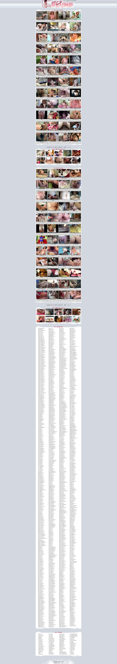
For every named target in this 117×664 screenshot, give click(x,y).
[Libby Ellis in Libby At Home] (52, 118)
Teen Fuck (71, 538)
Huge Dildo (60, 393)
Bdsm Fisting (40, 508)
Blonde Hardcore (40, 607)
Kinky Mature (61, 445)
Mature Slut (61, 558)
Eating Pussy (51, 492)
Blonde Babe (40, 596)
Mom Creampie (61, 607)
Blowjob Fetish (40, 623)
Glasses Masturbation (52, 602)
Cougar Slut (50, 440)
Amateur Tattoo (40, 390)
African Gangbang (41, 330)
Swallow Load (72, 518)
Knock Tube (51, 637)
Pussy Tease (72, 415)
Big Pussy (39, 549)
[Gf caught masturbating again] (75, 221)
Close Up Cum (51, 428)
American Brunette (41, 405)
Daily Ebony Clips (52, 648)
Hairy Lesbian (61, 337)
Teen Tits (71, 557)
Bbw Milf (39, 491)
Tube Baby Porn (51, 644)
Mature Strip (61, 562)
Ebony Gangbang (51, 505)
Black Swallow (40, 586)
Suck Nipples (72, 508)
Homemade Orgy (61, 366)
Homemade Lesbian (62, 364)
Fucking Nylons (72, 637)
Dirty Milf (50, 482)
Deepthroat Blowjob (51, 471)
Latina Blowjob (61, 450)
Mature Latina (61, 542)
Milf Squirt (60, 596)
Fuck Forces (41, 642)
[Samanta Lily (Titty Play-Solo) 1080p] (75, 254)
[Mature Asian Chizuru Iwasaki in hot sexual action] (41, 254)
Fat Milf (50, 541)
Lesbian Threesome (62, 498)
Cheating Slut (51, 403)
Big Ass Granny (40, 524)
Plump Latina (72, 367)
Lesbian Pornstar (61, 489)
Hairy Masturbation (62, 338)
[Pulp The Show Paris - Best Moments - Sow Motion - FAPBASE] (52, 85)
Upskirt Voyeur (72, 578)
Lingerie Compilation (62, 504)
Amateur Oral (40, 373)
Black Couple (40, 564)
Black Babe (40, 559)
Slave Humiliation (72, 481)
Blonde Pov (40, 615)
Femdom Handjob (51, 548)
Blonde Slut (39, 617)
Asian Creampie (40, 444)
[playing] (52, 265)
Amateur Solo (40, 383)
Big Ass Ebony (40, 522)
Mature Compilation (62, 525)
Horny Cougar (61, 374)
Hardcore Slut (61, 354)
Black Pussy (40, 579)
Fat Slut (50, 544)
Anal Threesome (40, 424)
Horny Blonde (61, 371)
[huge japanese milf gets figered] (41, 19)
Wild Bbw (71, 607)
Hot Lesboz (72, 642)
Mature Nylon (61, 547)
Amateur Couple (40, 349)
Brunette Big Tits (51, 352)
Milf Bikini (60, 574)
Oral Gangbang (72, 344)
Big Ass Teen (40, 529)
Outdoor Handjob (72, 353)
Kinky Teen (60, 446)
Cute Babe (50, 464)
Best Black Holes (52, 646)
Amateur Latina (40, 367)
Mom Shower (61, 613)
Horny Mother (61, 382)
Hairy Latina (61, 336)
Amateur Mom (40, 371)
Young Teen (71, 624)
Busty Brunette (51, 383)
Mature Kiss (61, 540)
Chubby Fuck (51, 412)
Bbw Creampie (40, 480)
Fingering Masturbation (52, 555)
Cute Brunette (51, 465)
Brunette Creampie (51, 356)
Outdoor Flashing (72, 350)
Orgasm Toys (72, 347)
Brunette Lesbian (51, 363)
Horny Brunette (61, 372)
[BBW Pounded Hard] (52, 140)
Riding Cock (71, 442)
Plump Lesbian (72, 368)
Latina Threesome (62, 468)
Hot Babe (60, 386)
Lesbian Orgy (61, 487)
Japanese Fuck (61, 430)
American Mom (40, 409)
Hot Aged (71, 641)
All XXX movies (49, 156)
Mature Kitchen (61, 541)
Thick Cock (71, 560)
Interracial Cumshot (62, 406)
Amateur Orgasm (40, 374)
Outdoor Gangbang (72, 352)
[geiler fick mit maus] (52, 298)
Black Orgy (39, 575)
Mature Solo (61, 559)
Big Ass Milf (40, 526)
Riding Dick (71, 444)
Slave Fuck (71, 480)
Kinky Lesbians (61, 444)
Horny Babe (61, 369)
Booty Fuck (50, 330)
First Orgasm (51, 562)
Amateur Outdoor (40, 376)
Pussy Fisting (72, 406)
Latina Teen (61, 467)
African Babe (40, 329)
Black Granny (40, 567)
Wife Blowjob (71, 602)
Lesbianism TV (72, 644)
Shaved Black (72, 465)
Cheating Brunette (51, 394)
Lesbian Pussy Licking (62, 490)
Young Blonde (72, 617)
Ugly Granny (71, 575)
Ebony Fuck (50, 504)
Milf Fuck (60, 582)
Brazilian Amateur (51, 332)
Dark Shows (51, 649)
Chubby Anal (50, 406)
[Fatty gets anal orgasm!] (75, 298)
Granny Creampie (51, 607)
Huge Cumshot (61, 392)
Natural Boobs (72, 330)
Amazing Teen (40, 402)
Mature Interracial (61, 539)
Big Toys (39, 556)
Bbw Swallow (40, 504)
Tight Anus (71, 564)
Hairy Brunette (61, 332)
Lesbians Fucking (61, 501)
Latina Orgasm (61, 461)
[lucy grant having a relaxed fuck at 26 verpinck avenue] (41, 177)
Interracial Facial (61, 408)
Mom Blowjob (61, 605)
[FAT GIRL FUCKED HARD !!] (52, 210)
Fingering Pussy (51, 557)
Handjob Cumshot (62, 344)
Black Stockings (40, 585)
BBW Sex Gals (62, 644)
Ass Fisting (39, 467)
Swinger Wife (72, 520)
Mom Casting (61, 606)
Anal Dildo (39, 414)
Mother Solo (71, 329)
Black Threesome (40, 588)
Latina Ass (60, 449)
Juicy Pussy (61, 440)
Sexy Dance (71, 462)
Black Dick (39, 565)
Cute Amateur (51, 463)
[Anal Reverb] (75, 96)
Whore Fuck (71, 598)
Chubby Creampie (51, 411)
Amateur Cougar (40, 348)
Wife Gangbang (72, 603)
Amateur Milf (40, 370)
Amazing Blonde (40, 396)
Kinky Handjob (61, 443)
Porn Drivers (41, 643)
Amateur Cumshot (41, 352)
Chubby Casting (51, 410)
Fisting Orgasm (51, 564)
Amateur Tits (40, 393)
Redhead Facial (72, 427)
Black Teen (39, 587)
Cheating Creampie (51, 395)
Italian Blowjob (61, 422)
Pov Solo (71, 393)
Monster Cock (61, 618)
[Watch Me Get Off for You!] (41, 221)
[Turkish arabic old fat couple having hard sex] (75, 232)
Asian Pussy (40, 459)
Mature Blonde (61, 520)
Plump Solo (71, 374)
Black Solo (39, 582)
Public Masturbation (73, 403)
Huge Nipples (61, 396)
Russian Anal (72, 449)
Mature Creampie (61, 526)
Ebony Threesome (51, 519)
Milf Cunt (60, 578)
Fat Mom (50, 542)
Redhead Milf (72, 431)
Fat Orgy (50, 543)
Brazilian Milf (50, 335)
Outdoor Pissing (72, 356)
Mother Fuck (61, 624)
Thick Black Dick (72, 559)
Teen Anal (71, 523)
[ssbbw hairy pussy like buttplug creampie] (64, 129)
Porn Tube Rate (51, 638)
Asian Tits (39, 464)
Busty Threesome (51, 392)
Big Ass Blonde (40, 519)
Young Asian (71, 614)
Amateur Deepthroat (41, 354)
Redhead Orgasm (72, 432)
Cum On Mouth (51, 453)
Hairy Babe (60, 330)
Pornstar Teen (72, 384)
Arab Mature (40, 433)
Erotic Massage (51, 520)
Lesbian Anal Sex (61, 470)
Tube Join (40, 156)
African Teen (40, 334)
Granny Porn (72, 639)
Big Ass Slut (40, 528)
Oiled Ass (71, 338)
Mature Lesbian (61, 543)
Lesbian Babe (61, 472)
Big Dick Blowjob (40, 541)
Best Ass (39, 511)
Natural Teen (71, 333)
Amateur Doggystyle (41, 356)
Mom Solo (60, 614)
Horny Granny (61, 376)
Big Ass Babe (40, 518)
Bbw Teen (39, 505)
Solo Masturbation (72, 489)
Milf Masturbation (61, 587)
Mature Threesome (62, 567)
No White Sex (62, 642)
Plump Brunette (72, 366)
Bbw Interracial (40, 485)
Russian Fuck (72, 453)
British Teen (50, 348)
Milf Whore (60, 603)
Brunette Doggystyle (52, 357)
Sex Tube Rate (51, 641)
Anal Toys (39, 425)
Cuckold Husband (51, 447)
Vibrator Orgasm (72, 579)
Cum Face (50, 450)
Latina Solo (60, 465)
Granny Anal (50, 605)
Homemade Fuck (61, 363)
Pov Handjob (71, 388)
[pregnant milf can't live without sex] (64, 287)
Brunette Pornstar (51, 367)
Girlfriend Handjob (51, 599)
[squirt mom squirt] (75, 140)
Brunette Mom (51, 365)
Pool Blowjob (71, 376)
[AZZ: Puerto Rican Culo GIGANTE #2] (41, 243)
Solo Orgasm (72, 491)
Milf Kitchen (61, 586)
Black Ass (39, 558)
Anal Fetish (39, 415)
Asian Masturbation (41, 451)
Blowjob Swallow (40, 624)
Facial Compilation (51, 525)
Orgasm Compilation (73, 346)
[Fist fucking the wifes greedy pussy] (41, 298)
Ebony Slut (50, 517)
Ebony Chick (50, 500)
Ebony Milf (50, 511)
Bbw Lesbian (40, 487)
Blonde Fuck (40, 604)
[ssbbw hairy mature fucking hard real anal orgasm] (75, 199)
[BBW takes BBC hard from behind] (41, 107)
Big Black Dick (40, 530)
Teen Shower (72, 549)
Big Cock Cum (40, 536)
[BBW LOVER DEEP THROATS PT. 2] (64, 118)
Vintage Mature (72, 584)
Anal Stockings (40, 423)
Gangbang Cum (51, 576)
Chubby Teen (51, 422)
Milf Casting (61, 576)
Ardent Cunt (58, 156)
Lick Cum (60, 502)
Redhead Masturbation (73, 430)
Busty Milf (50, 388)
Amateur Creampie (41, 350)
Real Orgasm (72, 423)
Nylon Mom (71, 336)
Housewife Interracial (62, 388)
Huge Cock (61, 391)
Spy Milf (71, 502)
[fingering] (41, 276)
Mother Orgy (71, 328)
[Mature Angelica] (64, 30)
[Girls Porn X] (75, 177)
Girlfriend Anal (51, 597)
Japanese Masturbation (62, 431)
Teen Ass (71, 524)
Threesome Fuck (72, 562)
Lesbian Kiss (61, 480)
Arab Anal (39, 428)
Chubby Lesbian (51, 414)
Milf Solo (60, 594)
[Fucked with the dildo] (75, 243)
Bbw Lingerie (40, 488)
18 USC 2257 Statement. (57, 662)
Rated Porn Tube (51, 640)
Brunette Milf (50, 364)
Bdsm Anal (39, 507)
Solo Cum (71, 486)
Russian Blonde (72, 451)
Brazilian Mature (51, 334)
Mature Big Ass (61, 517)
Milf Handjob (61, 584)
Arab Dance (40, 431)
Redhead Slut (72, 434)
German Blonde (51, 579)
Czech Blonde (51, 468)
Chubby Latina (51, 413)
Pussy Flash (71, 407)
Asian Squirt (40, 462)
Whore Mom (71, 600)
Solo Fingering (72, 488)
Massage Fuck (61, 509)
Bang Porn (67, 156)
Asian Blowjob (40, 442)
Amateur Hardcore (41, 365)
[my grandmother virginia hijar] (75, 276)
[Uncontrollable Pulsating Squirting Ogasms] (52, 254)
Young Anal (71, 613)
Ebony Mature (51, 510)
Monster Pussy (61, 620)
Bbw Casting (40, 479)
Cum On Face (51, 452)
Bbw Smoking (40, 500)
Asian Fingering (40, 446)
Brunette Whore (51, 375)
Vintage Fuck (72, 583)
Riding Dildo (71, 445)
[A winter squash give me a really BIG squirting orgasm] (52, 107)
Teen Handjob (72, 541)
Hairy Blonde (61, 331)
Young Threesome (72, 625)
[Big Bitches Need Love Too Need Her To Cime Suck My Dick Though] (64, 221)
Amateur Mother (40, 372)
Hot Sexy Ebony (62, 638)
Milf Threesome (61, 601)
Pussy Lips (71, 410)
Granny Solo (50, 618)
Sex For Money (72, 460)
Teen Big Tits (71, 526)
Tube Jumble (50, 315)
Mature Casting (61, 523)
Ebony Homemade (51, 506)
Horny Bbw (60, 370)
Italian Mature (61, 423)
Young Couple (72, 619)
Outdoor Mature (72, 355)
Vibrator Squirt (72, 580)
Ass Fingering (40, 466)
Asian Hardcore (40, 450)
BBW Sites (61, 646)
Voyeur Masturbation (73, 587)
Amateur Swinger (40, 389)
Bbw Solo (39, 501)
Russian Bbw (72, 450)
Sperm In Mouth (72, 498)
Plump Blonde (72, 364)
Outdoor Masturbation (73, 354)
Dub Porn (76, 156)
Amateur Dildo (40, 355)
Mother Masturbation (62, 625)
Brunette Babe (51, 351)
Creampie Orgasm (51, 444)
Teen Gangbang (72, 539)
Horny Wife (60, 385)
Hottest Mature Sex (73, 643)
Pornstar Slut (72, 383)
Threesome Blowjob (73, 561)
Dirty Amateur (51, 478)
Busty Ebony (50, 384)
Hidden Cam (61, 356)
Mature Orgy (61, 549)
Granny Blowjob (51, 606)
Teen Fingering (72, 537)
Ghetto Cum (50, 594)
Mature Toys (61, 568)
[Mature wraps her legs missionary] (64, 52)
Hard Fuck (60, 346)
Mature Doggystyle (62, 529)
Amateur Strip (40, 386)
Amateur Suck (40, 387)
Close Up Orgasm (51, 432)
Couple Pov (50, 443)
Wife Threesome (72, 605)
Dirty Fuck (50, 481)
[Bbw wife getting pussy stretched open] (52, 221)
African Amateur (40, 328)
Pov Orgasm (71, 391)
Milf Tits (60, 602)
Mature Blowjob (61, 521)
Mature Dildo (61, 528)
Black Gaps (51, 647)
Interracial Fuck (61, 409)
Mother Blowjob (61, 623)
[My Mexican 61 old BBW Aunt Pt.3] (64, 19)
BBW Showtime (62, 645)
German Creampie (51, 583)
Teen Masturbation (72, 542)
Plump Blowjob (72, 365)
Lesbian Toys (61, 500)
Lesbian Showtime (73, 645)
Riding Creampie (72, 443)
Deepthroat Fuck (51, 472)
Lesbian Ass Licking (62, 471)
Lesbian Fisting (61, 478)
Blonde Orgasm (40, 613)
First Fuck (50, 561)
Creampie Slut (51, 445)
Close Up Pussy (51, 433)
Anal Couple (40, 412)
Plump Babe (71, 363)
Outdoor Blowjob (72, 349)
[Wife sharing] (64, 210)
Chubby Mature (51, 415)
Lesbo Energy (72, 647)
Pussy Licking (72, 409)
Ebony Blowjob (51, 498)
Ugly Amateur (72, 574)
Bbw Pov (39, 498)
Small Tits (71, 485)
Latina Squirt (61, 466)
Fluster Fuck (41, 639)
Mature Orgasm (61, 548)
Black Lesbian (40, 568)
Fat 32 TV (61, 649)
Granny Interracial (51, 613)
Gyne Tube (51, 636)
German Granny (51, 586)
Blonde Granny (40, 606)
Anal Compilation (40, 411)
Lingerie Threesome (62, 507)
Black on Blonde (40, 594)
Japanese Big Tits (61, 427)
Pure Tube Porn (51, 639)
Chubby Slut (50, 421)
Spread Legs (71, 501)
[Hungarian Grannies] (75, 41)
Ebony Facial (51, 503)
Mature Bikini (61, 519)
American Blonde (40, 404)
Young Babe (71, 615)
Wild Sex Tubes (40, 322)
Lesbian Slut (61, 491)
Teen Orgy (71, 544)
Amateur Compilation (41, 347)
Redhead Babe (72, 425)
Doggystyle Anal (51, 485)
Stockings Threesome (73, 507)
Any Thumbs (76, 322)
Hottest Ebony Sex (62, 639)
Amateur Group (40, 363)
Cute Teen (50, 467)
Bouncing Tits (51, 331)
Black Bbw (39, 560)
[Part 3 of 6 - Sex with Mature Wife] (64, 243)
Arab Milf (39, 434)
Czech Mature (51, 470)
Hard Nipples (61, 347)
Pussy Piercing (72, 411)
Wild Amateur (72, 606)
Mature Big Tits (61, 518)
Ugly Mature (71, 576)
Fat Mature (50, 540)
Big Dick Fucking (40, 544)
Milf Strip (60, 598)
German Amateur (51, 577)
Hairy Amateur (51, 626)
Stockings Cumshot (73, 505)
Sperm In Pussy (72, 499)
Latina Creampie (61, 451)
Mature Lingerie (61, 544)
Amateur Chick (40, 346)
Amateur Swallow (40, 388)
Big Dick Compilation (41, 542)
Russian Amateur (72, 448)
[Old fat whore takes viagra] (52, 177)
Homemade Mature (62, 365)
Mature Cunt (61, 527)
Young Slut (71, 622)
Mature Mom (61, 546)
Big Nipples (39, 547)
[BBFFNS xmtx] (41, 96)
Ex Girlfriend (50, 522)
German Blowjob (51, 580)
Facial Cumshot (51, 526)
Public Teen (71, 404)
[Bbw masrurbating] (75, 188)
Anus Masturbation (41, 427)
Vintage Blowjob (72, 582)
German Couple (51, 582)
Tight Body (71, 566)
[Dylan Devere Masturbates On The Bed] (52, 74)
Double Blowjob (51, 489)
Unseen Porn (67, 315)
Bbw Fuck (39, 484)
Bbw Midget (40, 490)
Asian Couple (40, 443)
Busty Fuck (50, 385)
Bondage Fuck (40, 625)
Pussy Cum (71, 405)
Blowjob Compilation (41, 622)
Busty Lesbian (51, 387)
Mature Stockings (61, 561)
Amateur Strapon (40, 385)
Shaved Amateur (72, 463)
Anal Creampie (40, 413)
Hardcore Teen (61, 355)
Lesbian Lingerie (61, 481)
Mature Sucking (61, 563)
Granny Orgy (51, 617)
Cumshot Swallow (51, 461)
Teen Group (71, 540)
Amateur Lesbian (40, 368)
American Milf (40, 408)
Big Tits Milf (40, 555)
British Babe (50, 338)
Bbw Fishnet (40, 483)
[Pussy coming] (75, 129)
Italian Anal (60, 421)
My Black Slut (62, 641)
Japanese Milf (61, 433)
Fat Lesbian (50, 539)
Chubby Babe (51, 407)
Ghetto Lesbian (51, 595)
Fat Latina (50, 538)
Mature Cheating (61, 524)
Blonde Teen (40, 620)
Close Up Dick (51, 429)
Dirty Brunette (51, 480)
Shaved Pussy (72, 471)
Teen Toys (71, 558)
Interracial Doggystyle (62, 407)
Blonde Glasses (40, 605)
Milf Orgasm (61, 588)
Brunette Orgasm (51, 366)
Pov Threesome (72, 394)
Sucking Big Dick (72, 510)
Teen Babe (71, 525)
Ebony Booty (50, 499)
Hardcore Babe (61, 348)
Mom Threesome (61, 616)
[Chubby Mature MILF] (75, 85)
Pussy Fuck (71, 408)
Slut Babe (71, 482)
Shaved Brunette (72, 467)
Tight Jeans (71, 567)
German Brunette (51, 581)
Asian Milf (39, 453)
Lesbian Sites (72, 646)
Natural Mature (72, 331)
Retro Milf (71, 441)
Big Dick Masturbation (41, 545)
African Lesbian (40, 332)
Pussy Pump (72, 412)
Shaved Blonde (72, 466)
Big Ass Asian (40, 517)
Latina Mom (61, 460)
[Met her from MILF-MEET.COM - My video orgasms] (52, 199)
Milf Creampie (61, 577)
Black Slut (39, 581)
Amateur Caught (40, 344)
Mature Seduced (61, 556)
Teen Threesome (72, 556)
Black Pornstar (40, 577)
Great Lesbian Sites (73, 640)
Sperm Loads (72, 500)
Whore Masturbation (73, 599)
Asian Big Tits (40, 441)
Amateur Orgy (40, 375)
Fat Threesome (51, 546)
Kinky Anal (60, 441)
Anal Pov (39, 422)
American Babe (40, 403)
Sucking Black (72, 511)
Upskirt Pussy (72, 577)
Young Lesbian (72, 621)
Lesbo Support (72, 649)
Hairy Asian (61, 329)
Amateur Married (40, 369)
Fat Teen (50, 545)
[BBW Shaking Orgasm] (75, 63)
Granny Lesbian (51, 614)
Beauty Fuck (40, 510)
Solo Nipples (71, 490)
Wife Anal (71, 601)
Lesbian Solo (61, 492)
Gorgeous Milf (51, 604)
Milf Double (60, 580)
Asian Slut (39, 461)
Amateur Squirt (40, 384)
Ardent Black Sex (52, 645)
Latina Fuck (61, 453)
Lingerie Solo (61, 505)
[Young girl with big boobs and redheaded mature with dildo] (52, 287)
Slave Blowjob (72, 479)
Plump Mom (71, 372)
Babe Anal (39, 471)
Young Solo (71, 623)
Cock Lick (50, 434)
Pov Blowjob (71, 386)
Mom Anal (60, 604)
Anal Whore (40, 426)
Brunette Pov (51, 368)
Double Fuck (50, 491)
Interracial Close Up (62, 404)
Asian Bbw (39, 440)
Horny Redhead (61, 383)
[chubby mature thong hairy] (64, 107)
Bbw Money (40, 492)
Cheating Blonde (51, 393)
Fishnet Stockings (51, 563)
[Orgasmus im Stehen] (52, 41)
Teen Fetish (71, 536)
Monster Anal (61, 617)
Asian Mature (40, 452)
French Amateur (51, 566)
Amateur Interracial (41, 366)
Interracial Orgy (61, 415)
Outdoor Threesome (73, 357)
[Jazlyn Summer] (41, 199)
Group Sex (50, 625)
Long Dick (60, 508)
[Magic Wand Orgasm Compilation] (64, 188)
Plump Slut (71, 373)
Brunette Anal (51, 350)
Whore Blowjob (72, 597)
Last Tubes (40, 640)
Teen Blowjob (72, 527)
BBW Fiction (62, 643)
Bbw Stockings (40, 503)
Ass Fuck (39, 468)
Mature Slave (61, 557)
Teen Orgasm (72, 543)
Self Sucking (71, 459)
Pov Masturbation (72, 389)
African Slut (40, 333)
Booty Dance (51, 329)
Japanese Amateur (62, 425)
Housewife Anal (61, 387)
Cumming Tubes (62, 647)
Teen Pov (71, 546)
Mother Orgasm (61, 626)
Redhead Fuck (72, 428)
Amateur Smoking (41, 382)
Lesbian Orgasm (61, 486)
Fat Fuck (50, 537)
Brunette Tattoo (51, 372)
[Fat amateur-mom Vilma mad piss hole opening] (75, 107)
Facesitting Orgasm (52, 524)
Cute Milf (50, 466)
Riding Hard (71, 446)
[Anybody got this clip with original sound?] (52, 129)
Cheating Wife (51, 404)
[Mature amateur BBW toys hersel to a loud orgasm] (64, 85)
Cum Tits (50, 459)
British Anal (50, 337)
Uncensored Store (58, 315)
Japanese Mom (61, 434)
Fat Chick (50, 536)
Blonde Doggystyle (41, 602)
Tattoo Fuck (71, 521)
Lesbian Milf (61, 483)
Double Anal (50, 488)
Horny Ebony (61, 375)
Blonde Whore (40, 621)
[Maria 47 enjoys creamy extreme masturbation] (41, 140)
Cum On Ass (51, 451)
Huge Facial (61, 395)
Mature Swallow (61, 564)
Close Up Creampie (52, 427)
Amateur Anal (40, 335)
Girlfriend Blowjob (51, 598)
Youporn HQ (50, 322)
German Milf (50, 588)
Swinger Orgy (72, 519)
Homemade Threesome (62, 368)
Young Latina (71, 620)
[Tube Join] (75, 19)
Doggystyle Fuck (51, 486)
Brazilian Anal (51, 333)
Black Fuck (39, 566)
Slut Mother (71, 484)
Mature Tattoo (61, 566)
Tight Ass (71, 565)
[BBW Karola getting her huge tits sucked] (52, 63)
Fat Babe (50, 530)
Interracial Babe (61, 402)
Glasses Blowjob (51, 600)
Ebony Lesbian (51, 508)
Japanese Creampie (62, 429)
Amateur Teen (40, 391)
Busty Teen (50, 391)
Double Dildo (50, 490)
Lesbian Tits (61, 499)
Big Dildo (39, 546)
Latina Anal (60, 448)
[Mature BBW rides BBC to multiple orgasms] (64, 41)
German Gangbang (51, 585)
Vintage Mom (72, 586)
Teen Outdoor (72, 545)
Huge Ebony (61, 394)
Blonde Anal (40, 595)
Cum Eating (50, 449)
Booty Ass (50, 328)
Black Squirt (40, 584)
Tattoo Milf (71, 522)
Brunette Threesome (52, 374)
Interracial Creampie (62, 405)
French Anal (50, 567)
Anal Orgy (39, 421)
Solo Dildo (71, 487)
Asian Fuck (39, 447)
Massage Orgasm (62, 510)
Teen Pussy (71, 547)
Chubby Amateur (51, 405)
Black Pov (39, 578)
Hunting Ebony (62, 640)
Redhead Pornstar (72, 433)
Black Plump (40, 576)
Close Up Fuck (51, 430)
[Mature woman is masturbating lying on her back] (52, 30)
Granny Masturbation (52, 615)
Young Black (71, 616)
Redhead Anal (72, 424)
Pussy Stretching (72, 413)
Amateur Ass (40, 336)
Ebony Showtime (62, 636)
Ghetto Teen (50, 596)
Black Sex (39, 580)
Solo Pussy (71, 492)
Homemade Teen (61, 367)
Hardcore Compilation (62, 349)
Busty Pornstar (51, 390)
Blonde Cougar (40, 600)
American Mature (40, 407)
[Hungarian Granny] (64, 63)
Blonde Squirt (40, 619)
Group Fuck (50, 623)
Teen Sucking (72, 555)
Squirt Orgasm (72, 503)
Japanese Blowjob (62, 428)
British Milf (50, 345)
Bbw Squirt (39, 502)
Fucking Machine (51, 575)
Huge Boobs (61, 390)
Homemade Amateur (62, 357)
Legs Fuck (60, 469)
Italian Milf (60, 424)
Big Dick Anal (40, 540)
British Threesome (51, 349)
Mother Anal (61, 622)
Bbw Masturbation (41, 489)
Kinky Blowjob (61, 442)
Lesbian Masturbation (62, 482)
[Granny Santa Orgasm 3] (41, 188)
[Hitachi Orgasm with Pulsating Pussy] (41, 41)
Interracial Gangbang (62, 410)
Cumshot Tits (51, 462)
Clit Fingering (51, 424)
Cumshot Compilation (52, 460)
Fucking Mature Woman (74, 636)
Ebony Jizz (50, 507)
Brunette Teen (51, 373)
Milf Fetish (60, 581)
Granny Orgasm (51, 616)
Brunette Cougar (51, 355)
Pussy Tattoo (72, 414)
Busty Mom (50, 389)
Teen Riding (71, 548)
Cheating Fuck (51, 396)
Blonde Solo (40, 618)
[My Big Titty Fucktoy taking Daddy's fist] (41, 85)
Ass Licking (40, 469)
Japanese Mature (61, 432)
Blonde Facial (40, 603)
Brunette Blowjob (51, 353)
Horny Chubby (61, 373)
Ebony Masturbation (52, 509)
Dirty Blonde (50, 479)
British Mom (50, 346)
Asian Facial (40, 445)
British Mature (51, 344)
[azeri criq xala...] (41, 52)
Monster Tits (61, 621)
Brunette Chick (51, 354)
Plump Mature (72, 370)
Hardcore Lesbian (61, 350)
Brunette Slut (50, 370)
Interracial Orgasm (62, 414)
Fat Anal (50, 528)
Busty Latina (50, 386)
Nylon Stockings (72, 337)
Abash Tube (58, 322)
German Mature (51, 587)
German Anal (51, 578)
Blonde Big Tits (40, 597)
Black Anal (39, 557)
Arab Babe (39, 429)
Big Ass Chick (40, 521)
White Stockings (72, 596)
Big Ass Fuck (40, 523)
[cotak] (41, 118)
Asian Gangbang (40, 448)
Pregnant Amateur (72, 395)
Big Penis (39, 548)
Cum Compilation (51, 448)
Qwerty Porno (41, 315)
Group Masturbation (52, 624)
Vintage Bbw (71, 581)
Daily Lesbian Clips (63, 648)
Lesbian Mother (61, 485)
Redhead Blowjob (72, 426)
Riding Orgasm (72, 447)
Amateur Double (40, 357)
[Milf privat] (64, 265)
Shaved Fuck (72, 468)
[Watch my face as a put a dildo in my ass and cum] (41, 232)
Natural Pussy (72, 332)
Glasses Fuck (51, 601)
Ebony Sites (61, 637)
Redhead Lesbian (72, 429)
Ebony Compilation (51, 501)
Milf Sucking (61, 599)
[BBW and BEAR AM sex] (75, 52)
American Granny (40, 406)
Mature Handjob (61, 537)
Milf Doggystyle (61, 579)
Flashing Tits (50, 565)
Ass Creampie (40, 465)
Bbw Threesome (40, 506)
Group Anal (50, 621)
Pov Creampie (72, 387)
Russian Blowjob (72, 452)
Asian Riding (40, 460)
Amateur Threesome (41, 392)
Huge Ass (60, 389)
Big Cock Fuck (40, 537)
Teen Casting (72, 528)
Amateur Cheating (41, 345)
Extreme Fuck (51, 523)
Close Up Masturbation (52, 431)
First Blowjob (50, 559)
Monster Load (61, 619)
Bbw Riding (39, 499)
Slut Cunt (71, 483)
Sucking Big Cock (72, 509)
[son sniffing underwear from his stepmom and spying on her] (41, 287)
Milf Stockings (61, 597)
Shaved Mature (72, 469)
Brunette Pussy (51, 369)
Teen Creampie (72, 530)
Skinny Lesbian (72, 478)
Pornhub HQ (41, 641)
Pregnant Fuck (72, 396)
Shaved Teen (72, 472)
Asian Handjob (40, 449)
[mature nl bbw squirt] (52, 52)
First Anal (50, 558)
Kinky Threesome (61, 447)
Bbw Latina (39, 486)
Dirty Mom (50, 483)
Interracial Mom (61, 413)
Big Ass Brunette (40, 520)
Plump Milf (71, 371)
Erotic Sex (50, 521)
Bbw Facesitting (40, 482)
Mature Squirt (61, 560)
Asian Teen (39, 463)
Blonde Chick (40, 599)
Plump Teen (71, 375)
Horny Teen (61, 384)
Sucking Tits (71, 517)
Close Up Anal (51, 425)
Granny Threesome (51, 620)
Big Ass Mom (40, 527)
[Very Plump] (52, 1)
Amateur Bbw (40, 338)
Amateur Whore (40, 394)
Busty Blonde (51, 382)
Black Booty (40, 562)
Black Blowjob (40, 561)
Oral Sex (71, 345)
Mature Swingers (61, 565)
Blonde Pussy (40, 616)
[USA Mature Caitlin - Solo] (64, 298)
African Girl (39, 331)
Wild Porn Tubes (76, 315)
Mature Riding (61, 555)
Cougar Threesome (51, 441)
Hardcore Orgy (61, 353)
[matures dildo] (64, 140)
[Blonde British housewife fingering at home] (41, 210)
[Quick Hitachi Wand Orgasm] (41, 74)
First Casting (50, 560)
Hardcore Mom (61, 351)
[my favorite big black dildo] (41, 30)
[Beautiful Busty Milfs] (52, 243)
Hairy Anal (60, 328)
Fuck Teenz (72, 638)
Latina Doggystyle (61, 452)
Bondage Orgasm (40, 626)
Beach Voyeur (40, 509)
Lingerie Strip (61, 506)
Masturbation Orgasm (62, 511)
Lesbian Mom (61, 484)
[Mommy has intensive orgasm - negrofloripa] (52, 19)
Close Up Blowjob (51, 426)
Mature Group (61, 536)
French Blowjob (51, 568)
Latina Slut (60, 464)
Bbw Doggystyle (40, 481)
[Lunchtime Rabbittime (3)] (64, 276)
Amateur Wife (40, 395)
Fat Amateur (50, 527)
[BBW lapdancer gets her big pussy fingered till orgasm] (64, 177)
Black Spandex (40, 583)
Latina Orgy (61, 462)
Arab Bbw (39, 430)
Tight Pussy (71, 568)
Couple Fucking (51, 442)
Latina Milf (60, 459)
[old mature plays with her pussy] (64, 254)
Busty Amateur (51, 376)
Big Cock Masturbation (41, 538)
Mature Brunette (61, 522)
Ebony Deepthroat (51, 502)
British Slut (50, 347)
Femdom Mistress (51, 549)
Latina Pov (60, 463)
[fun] (64, 232)
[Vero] (64, 199)
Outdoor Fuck (72, 351)
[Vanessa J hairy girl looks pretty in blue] (52, 96)
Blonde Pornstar (40, 614)
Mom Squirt (61, 615)
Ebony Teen (50, 518)
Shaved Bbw (71, 464)
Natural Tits (71, 334)
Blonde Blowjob (40, 598)
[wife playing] (75, 287)
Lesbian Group (61, 479)
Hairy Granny (61, 335)
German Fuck (51, 584)
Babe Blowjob (40, 472)
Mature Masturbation (62, 545)
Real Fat (71, 422)
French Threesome (51, 574)
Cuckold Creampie (51, 446)
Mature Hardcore (61, 538)
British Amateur (51, 336)
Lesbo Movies (72, 648)
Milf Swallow (61, 600)
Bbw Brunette (40, 478)
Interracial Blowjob (62, 403)
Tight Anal (71, 563)
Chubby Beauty (51, 408)
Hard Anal (60, 345)
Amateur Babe (40, 337)
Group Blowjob (51, 622)
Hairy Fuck (60, 334)
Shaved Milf (71, 470)
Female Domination (51, 547)
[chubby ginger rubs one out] (75, 265)
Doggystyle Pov (51, 487)
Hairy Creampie (61, 333)
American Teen (40, 410)
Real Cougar (71, 421)
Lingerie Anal (61, 503)
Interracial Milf (61, 412)
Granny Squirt (51, 619)
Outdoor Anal (72, 348)
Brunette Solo (51, 371)
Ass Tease (39, 470)
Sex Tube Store (51, 642)
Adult (67, 322)
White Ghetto (72, 595)
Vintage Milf (71, 585)
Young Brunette (72, 618)
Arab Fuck (39, 432)
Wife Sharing (71, 604)
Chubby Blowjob (51, 409)
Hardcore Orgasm (62, 352)
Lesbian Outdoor (61, 488)
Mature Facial (61, 530)
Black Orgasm (40, 574)
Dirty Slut (50, 484)
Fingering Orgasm (51, 556)
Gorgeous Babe (51, 603)
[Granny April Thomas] (75, 118)
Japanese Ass (61, 426)
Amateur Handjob (40, 364)
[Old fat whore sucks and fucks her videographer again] (75, 30)
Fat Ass (50, 529)
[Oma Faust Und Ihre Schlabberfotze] (41, 129)
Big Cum (39, 539)
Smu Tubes (51, 643)
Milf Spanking (61, 595)
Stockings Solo (72, 506)
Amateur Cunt (40, 353)
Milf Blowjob (61, 575)
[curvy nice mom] (41, 265)
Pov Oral (71, 390)
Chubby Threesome (52, 423)
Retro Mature (72, 440)
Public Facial (71, 402)
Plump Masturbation (73, 369)
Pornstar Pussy (72, 382)
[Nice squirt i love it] (64, 96)
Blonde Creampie (40, 601)
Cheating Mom (51, 402)
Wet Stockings (72, 594)
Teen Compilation (72, 529)
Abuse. (63, 662)
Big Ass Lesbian (40, 525)
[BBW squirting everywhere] (64, 74)
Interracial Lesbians (62, 411)
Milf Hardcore (61, 585)
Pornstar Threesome (73, 385)
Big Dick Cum (40, 543)
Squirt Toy (71, 504)
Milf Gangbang (61, 583)
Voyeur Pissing (72, 588)
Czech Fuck (50, 469)
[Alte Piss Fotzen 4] (41, 63)
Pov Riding (71, 392)
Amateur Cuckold (40, 351)
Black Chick (40, 563)
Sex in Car (71, 461)
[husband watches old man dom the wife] (52, 232)
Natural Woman (72, 335)
